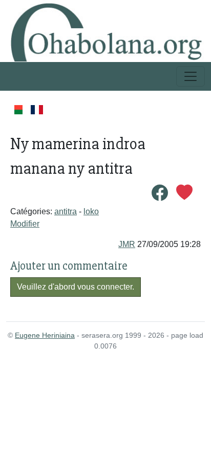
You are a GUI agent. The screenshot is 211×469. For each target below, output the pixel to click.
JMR (126, 244)
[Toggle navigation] (190, 76)
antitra (65, 211)
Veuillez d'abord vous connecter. (75, 286)
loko (91, 211)
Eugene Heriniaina (45, 335)
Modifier (24, 223)
